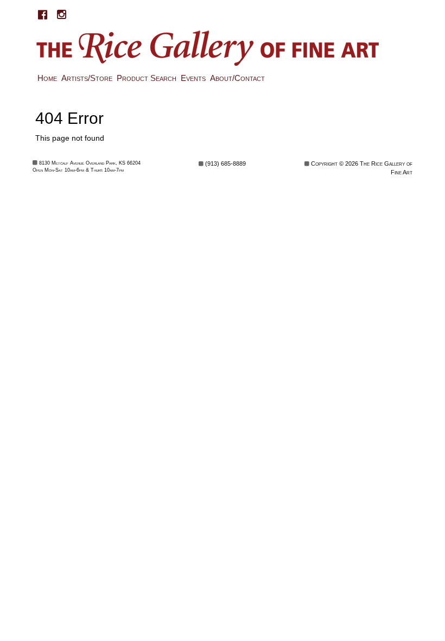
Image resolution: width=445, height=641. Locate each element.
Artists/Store (86, 78)
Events (193, 78)
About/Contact (237, 78)
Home (47, 78)
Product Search (146, 78)
